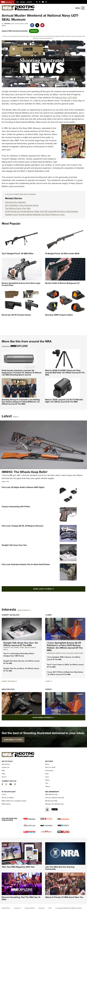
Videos (48, 689)
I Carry (48, 615)
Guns (47, 777)
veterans (32, 194)
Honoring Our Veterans (15, 202)
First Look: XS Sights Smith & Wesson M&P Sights (23, 487)
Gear (47, 774)
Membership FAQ (51, 801)
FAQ (3, 770)
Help (3, 774)
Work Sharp (78, 653)
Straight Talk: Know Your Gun (14, 545)
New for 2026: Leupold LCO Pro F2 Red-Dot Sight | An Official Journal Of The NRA (64, 400)
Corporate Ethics (30, 908)
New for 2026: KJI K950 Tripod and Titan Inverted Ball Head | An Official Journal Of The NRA (65, 372)
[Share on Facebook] (32, 24)
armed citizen (19, 648)
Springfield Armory (54, 653)
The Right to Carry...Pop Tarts (18, 208)
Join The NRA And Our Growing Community (59, 868)
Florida (16, 194)
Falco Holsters (68, 653)
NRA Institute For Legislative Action (14, 801)
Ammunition (49, 770)
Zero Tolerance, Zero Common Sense (22, 205)
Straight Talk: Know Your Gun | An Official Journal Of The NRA (20, 644)
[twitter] (37, 24)
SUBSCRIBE (13, 739)
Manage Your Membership (54, 804)
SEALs (26, 194)
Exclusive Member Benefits (54, 797)
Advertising (6, 764)
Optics (47, 780)
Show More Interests (56, 717)
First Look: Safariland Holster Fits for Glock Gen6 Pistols (26, 564)
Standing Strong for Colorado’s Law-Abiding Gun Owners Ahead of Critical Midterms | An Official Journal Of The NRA (21, 401)
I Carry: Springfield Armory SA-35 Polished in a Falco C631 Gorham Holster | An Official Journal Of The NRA (65, 646)
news (21, 194)
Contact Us (5, 767)
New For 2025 (8, 689)
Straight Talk (8, 648)
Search (4, 777)
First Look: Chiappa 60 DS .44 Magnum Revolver (23, 525)
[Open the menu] (83, 7)
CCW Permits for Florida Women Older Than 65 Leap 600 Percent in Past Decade (41, 211)
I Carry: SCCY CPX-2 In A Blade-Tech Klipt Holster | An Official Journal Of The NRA (65, 673)
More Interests (23, 610)
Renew (22, 2)
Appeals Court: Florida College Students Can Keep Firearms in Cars (35, 214)
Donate (29, 2)
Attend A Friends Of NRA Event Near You (64, 897)
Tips (7, 482)
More (15, 417)
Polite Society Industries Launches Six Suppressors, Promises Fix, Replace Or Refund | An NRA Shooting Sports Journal (21, 372)
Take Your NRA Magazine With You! (18, 866)
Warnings (42, 908)
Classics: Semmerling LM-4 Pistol (16, 506)
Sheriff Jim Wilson (10, 615)
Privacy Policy (6, 908)
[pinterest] (42, 24)
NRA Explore (6, 804)
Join (17, 2)
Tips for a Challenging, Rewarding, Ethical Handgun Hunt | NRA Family (18, 654)
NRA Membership (51, 794)
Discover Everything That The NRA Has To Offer (21, 898)
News (4, 26)
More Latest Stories (52, 589)
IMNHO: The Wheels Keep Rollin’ (25, 472)
